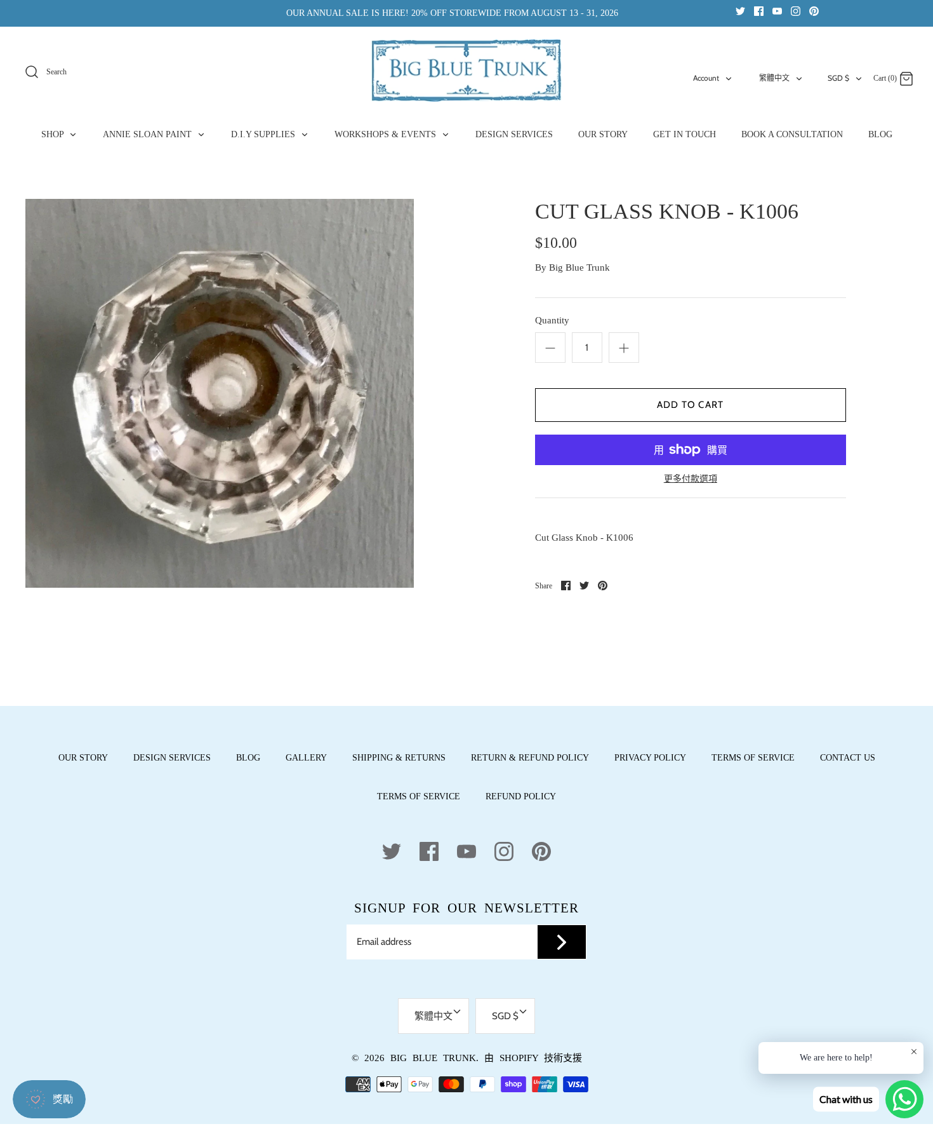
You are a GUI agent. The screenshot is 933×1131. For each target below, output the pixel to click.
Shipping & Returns (399, 757)
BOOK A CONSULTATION (792, 134)
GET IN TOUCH (684, 134)
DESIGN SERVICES (514, 134)
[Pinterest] (814, 10)
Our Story (83, 757)
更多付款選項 (690, 479)
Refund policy (521, 796)
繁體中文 (774, 78)
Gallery (306, 757)
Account (706, 78)
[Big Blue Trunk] (466, 70)
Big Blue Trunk (579, 267)
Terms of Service (753, 757)
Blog (248, 757)
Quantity (552, 320)
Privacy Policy (650, 757)
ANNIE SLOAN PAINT (148, 134)
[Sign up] (562, 942)
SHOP (53, 134)
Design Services (172, 757)
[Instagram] (795, 10)
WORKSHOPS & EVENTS (386, 134)
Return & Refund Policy (530, 757)
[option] (219, 393)
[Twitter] (740, 10)
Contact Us (847, 757)
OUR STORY (603, 134)
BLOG (880, 134)
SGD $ (838, 78)
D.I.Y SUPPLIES (264, 134)
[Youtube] (777, 10)
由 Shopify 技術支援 (533, 1058)
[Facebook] (759, 10)
